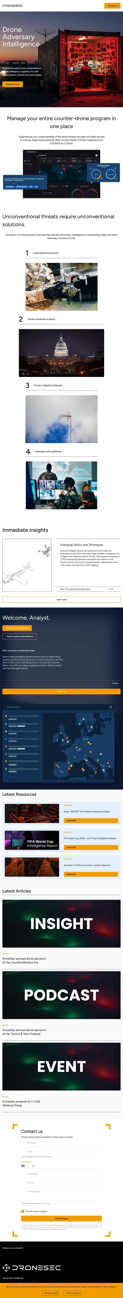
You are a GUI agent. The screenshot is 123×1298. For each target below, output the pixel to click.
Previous (53, 554)
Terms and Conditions (12, 1278)
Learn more (61, 599)
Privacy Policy (44, 1229)
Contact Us (61, 691)
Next (53, 565)
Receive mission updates (36, 1211)
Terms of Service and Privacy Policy (58, 1225)
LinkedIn (19, 1248)
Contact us (112, 6)
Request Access (13, 84)
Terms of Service (57, 1229)
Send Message (61, 1218)
